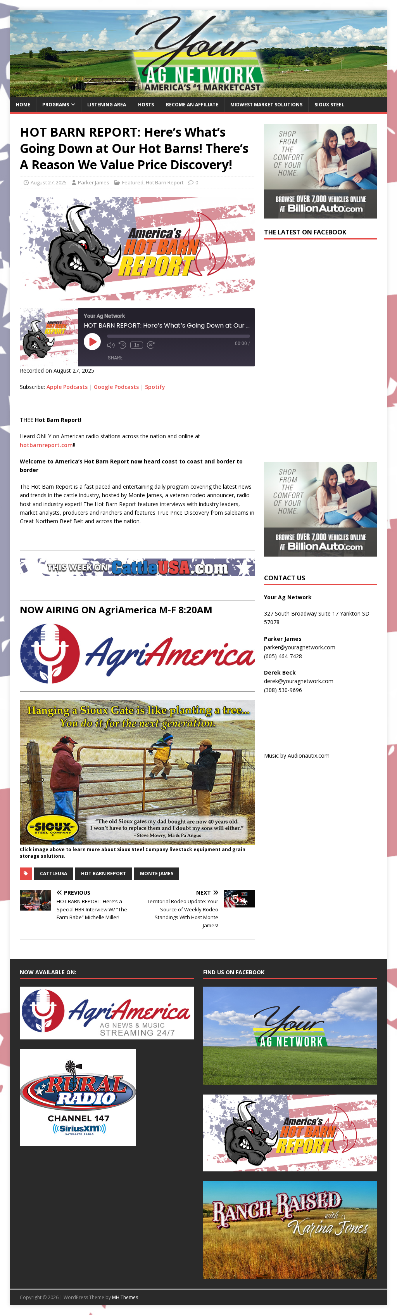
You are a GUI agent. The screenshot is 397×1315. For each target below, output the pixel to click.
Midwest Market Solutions (266, 104)
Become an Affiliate (192, 104)
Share (115, 357)
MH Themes (125, 1297)
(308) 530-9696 (283, 690)
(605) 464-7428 (283, 656)
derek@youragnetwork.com (298, 681)
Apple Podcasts (67, 386)
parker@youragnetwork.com (299, 647)
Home (23, 104)
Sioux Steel (329, 104)
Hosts (146, 104)
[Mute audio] (111, 345)
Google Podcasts (116, 386)
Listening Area (106, 104)
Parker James (93, 182)
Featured (132, 182)
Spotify (155, 386)
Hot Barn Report (164, 182)
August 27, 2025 (49, 182)
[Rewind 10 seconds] (122, 345)
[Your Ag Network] (198, 92)
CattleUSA (53, 873)
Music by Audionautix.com (297, 755)
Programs (55, 104)
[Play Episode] (92, 341)
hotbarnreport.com (46, 445)
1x (136, 345)
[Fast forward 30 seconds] (151, 345)
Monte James (156, 873)
